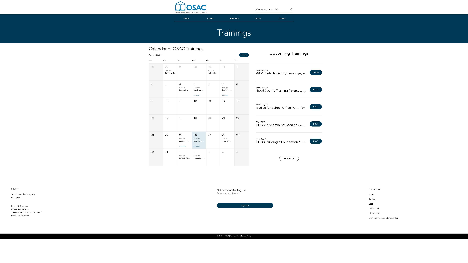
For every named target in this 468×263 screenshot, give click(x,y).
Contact (372, 199)
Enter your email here (227, 193)
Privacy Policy (374, 213)
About (371, 204)
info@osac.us (22, 206)
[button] (156, 72)
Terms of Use (374, 208)
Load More (289, 158)
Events (371, 194)
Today (244, 55)
